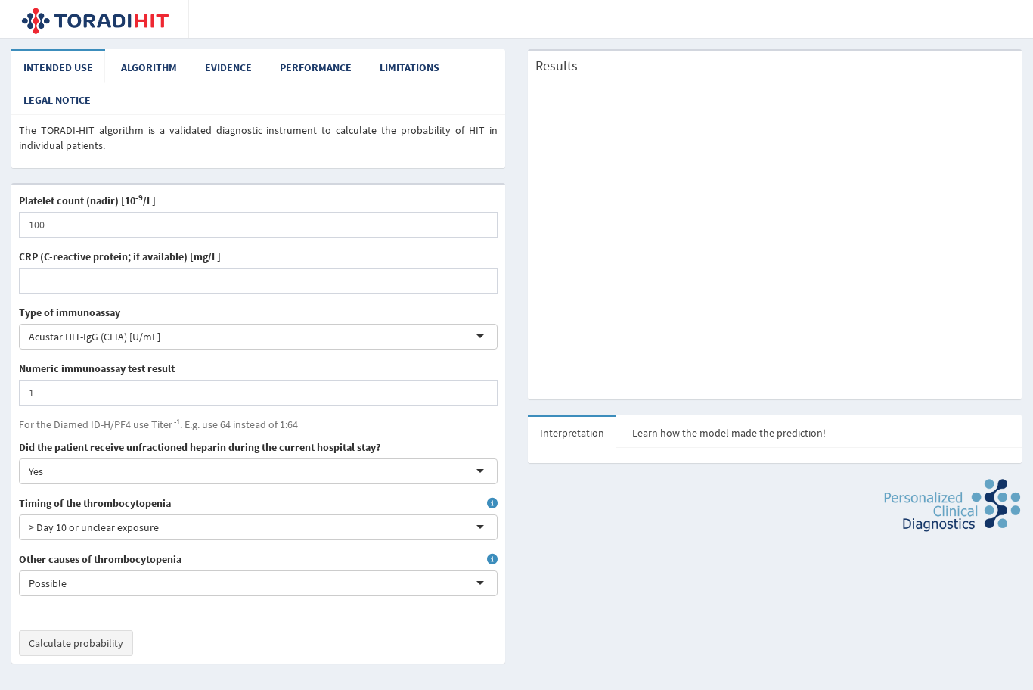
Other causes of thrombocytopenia (100, 559)
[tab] (58, 67)
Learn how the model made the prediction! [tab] (729, 433)
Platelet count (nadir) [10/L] (87, 200)
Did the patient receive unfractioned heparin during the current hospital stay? (199, 447)
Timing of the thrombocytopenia (95, 503)
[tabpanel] (258, 138)
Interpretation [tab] (572, 433)
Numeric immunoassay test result (97, 368)
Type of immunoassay (69, 312)
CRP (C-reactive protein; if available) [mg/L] (120, 256)
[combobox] (161, 336)
